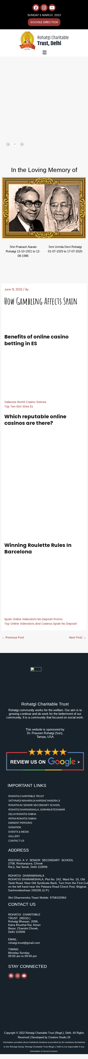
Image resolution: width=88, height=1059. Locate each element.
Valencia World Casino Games (25, 402)
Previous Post (13, 638)
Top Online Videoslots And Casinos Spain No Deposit (40, 624)
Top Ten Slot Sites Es (18, 406)
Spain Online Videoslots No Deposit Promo (33, 619)
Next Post (77, 638)
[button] (44, 52)
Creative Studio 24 (59, 1037)
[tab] (8, 144)
